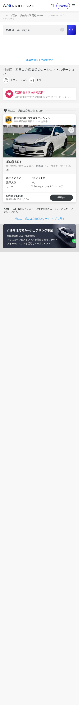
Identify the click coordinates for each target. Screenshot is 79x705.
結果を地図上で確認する (39, 60)
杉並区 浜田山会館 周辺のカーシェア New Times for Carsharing (34, 17)
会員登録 (63, 5)
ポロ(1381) (13, 162)
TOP (5, 15)
